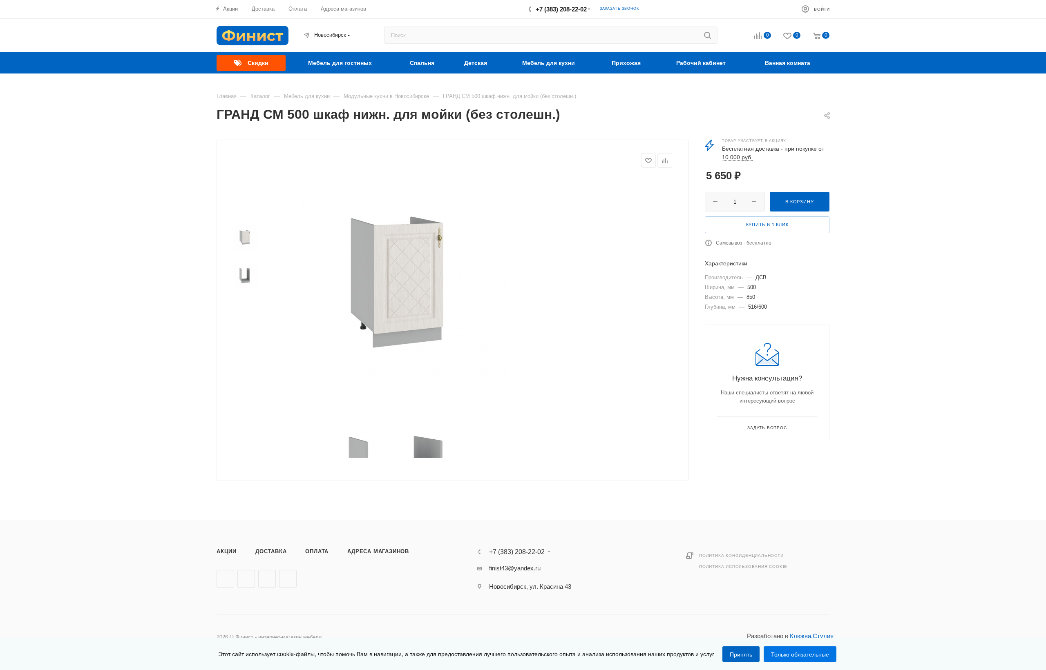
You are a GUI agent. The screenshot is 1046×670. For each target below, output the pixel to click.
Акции (227, 551)
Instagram (267, 579)
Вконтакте (225, 579)
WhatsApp (288, 579)
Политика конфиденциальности (741, 555)
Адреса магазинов (378, 551)
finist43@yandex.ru (515, 568)
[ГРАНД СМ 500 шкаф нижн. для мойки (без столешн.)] (396, 284)
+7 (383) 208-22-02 (561, 9)
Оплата (317, 551)
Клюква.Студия (812, 635)
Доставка (270, 551)
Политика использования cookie (743, 566)
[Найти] (707, 35)
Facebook (246, 579)
